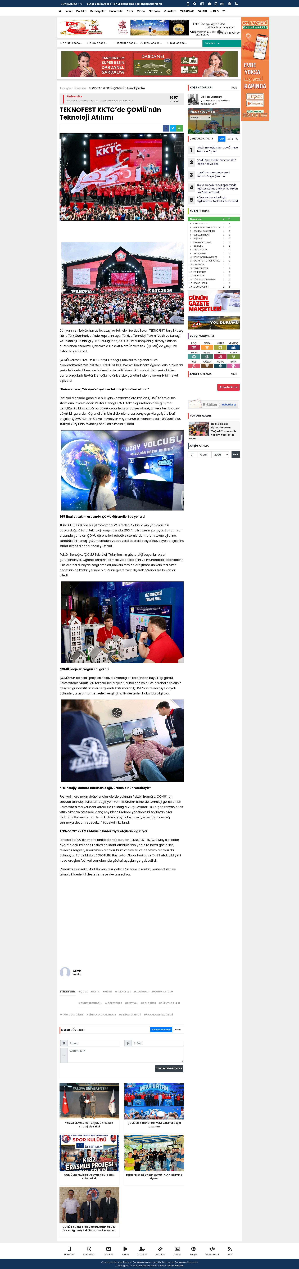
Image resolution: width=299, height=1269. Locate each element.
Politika (81, 11)
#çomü (83, 991)
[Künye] (229, 3)
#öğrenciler (113, 1003)
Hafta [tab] (230, 138)
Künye (193, 1254)
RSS (230, 1254)
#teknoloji (141, 991)
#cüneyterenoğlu (90, 1003)
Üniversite (116, 11)
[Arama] (194, 3)
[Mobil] (188, 3)
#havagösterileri (72, 1014)
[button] (225, 11)
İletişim (177, 1254)
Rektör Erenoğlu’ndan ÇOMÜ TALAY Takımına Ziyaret (214, 150)
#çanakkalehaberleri (158, 1014)
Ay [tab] (237, 138)
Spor (130, 11)
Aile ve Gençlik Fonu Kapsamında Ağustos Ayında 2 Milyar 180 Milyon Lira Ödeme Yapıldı (213, 188)
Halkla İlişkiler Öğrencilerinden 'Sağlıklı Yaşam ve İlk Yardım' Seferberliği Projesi (212, 431)
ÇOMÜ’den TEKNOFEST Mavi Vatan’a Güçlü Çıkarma (210, 175)
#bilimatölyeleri (130, 1014)
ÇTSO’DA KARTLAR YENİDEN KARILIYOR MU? (215, 102)
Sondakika (89, 1254)
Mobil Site (69, 1254)
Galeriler (109, 1254)
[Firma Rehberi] (209, 3)
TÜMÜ (234, 87)
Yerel (69, 11)
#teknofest (123, 991)
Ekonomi (154, 11)
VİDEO (215, 11)
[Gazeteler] (222, 3)
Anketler (160, 1254)
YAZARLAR (187, 11)
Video (141, 11)
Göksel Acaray (211, 97)
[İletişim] (202, 3)
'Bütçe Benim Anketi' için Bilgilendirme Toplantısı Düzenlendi (124, 4)
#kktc (95, 991)
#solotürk (148, 1003)
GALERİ (202, 11)
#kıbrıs (107, 991)
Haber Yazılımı (175, 1265)
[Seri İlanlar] (216, 3)
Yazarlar (142, 1254)
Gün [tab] (222, 138)
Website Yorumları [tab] (161, 1029)
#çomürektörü (162, 991)
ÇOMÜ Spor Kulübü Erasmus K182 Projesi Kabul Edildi (213, 162)
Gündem (170, 11)
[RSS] (236, 3)
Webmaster (212, 1254)
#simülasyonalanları (101, 1014)
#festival (131, 1003)
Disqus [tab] (177, 1029)
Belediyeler (98, 11)
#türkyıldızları (169, 1003)
